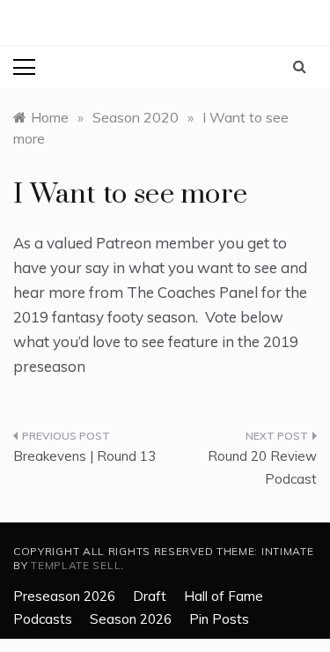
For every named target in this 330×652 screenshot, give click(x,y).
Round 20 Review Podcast (262, 467)
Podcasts (42, 619)
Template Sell (76, 565)
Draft (149, 596)
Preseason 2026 (64, 596)
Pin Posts (219, 619)
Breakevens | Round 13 (84, 456)
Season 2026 (131, 619)
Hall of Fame (223, 596)
